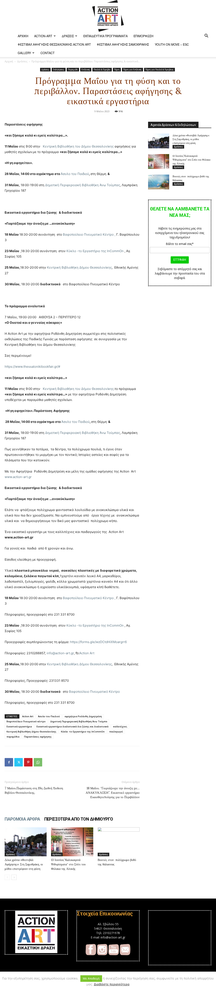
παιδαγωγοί (116, 731)
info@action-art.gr (60, 653)
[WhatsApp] (38, 762)
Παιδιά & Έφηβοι (102, 69)
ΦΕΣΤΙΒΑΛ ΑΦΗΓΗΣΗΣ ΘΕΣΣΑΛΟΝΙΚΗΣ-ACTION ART (54, 44)
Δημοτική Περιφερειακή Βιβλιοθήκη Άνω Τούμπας (82, 185)
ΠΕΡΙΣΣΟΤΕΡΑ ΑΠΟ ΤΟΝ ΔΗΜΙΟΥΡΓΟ (78, 819)
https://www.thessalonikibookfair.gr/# (32, 367)
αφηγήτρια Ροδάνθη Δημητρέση (83, 716)
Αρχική (9, 61)
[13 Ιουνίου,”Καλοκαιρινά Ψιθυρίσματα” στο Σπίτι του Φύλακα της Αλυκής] (72, 841)
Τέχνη (117, 69)
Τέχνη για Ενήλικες (132, 69)
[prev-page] (7, 877)
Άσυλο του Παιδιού (75, 174)
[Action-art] (108, 16)
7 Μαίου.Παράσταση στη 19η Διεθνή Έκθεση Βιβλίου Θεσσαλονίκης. (34, 790)
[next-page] (14, 877)
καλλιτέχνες (120, 726)
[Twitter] (18, 762)
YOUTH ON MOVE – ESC (172, 44)
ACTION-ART (43, 36)
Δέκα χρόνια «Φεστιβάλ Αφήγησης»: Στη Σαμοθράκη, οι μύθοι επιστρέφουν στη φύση (24, 864)
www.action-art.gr (18, 477)
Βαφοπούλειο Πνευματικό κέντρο (26, 721)
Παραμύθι (73, 69)
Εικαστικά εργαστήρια (19, 726)
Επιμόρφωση (143, 36)
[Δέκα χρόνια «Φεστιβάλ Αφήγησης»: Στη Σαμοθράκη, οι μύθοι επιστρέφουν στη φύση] (26, 841)
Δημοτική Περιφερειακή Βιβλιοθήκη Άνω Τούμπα (78, 721)
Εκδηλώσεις (58, 69)
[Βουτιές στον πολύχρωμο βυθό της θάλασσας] (119, 841)
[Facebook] (9, 762)
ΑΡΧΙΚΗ (23, 36)
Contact (47, 53)
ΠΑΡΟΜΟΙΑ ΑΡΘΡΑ (22, 819)
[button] (206, 36)
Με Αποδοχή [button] (91, 978)
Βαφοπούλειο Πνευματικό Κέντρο (94, 692)
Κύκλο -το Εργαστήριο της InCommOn (95, 251)
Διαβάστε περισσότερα (112, 984)
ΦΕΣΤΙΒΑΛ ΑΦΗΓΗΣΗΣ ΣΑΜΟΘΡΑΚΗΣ (123, 44)
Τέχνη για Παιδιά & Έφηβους (159, 69)
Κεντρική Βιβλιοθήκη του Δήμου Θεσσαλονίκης (78, 146)
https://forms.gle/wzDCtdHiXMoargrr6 (98, 642)
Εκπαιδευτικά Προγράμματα (105, 36)
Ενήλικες (85, 69)
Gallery (24, 53)
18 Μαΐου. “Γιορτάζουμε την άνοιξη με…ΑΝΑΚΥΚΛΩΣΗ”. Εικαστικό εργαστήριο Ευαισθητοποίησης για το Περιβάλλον (113, 792)
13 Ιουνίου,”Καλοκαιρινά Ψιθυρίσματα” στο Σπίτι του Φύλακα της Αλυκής (68, 864)
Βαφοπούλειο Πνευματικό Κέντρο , (89, 234)
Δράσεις (68, 36)
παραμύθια (13, 736)
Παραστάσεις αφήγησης (38, 736)
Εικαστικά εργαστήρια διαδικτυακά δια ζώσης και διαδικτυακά (72, 726)
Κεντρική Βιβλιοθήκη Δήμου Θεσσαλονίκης (79, 267)
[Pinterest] (28, 762)
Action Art (86, 653)
